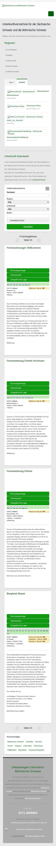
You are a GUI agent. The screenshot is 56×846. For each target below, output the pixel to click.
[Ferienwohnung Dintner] (28, 482)
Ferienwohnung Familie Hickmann (25, 360)
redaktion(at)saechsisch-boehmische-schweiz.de (29, 823)
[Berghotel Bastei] (28, 605)
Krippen (18, 746)
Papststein (22, 750)
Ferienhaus (38, 746)
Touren (10, 746)
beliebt (22, 82)
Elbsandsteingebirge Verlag (35, 836)
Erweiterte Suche (17, 220)
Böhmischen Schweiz (39, 791)
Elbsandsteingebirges (33, 798)
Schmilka (29, 742)
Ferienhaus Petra (34, 106)
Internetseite (15, 275)
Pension (38, 742)
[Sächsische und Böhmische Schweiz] (19, 5)
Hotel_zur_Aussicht (15, 120)
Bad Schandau (12, 66)
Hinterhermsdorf (13, 71)
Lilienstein (27, 746)
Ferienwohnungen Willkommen (24, 247)
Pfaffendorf (11, 750)
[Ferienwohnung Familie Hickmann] (28, 372)
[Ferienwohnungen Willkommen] (28, 259)
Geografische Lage (18, 279)
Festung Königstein (36, 750)
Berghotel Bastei (16, 593)
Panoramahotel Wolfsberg (17, 137)
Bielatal (9, 55)
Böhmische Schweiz (15, 742)
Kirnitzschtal (11, 61)
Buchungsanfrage (18, 270)
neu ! (11, 82)
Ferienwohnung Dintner (19, 471)
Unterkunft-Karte (38, 180)
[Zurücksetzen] (47, 188)
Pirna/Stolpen (12, 50)
